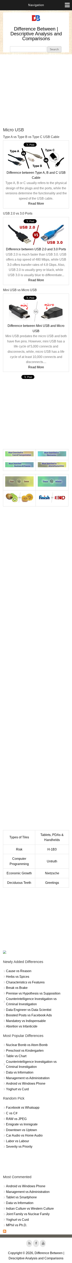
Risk (19, 849)
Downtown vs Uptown (21, 1130)
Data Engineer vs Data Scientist (28, 1009)
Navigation (36, 5)
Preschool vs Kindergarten (25, 1050)
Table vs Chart (16, 1056)
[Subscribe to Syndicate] (4, 1232)
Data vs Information (19, 1072)
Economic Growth (19, 873)
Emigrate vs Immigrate (22, 1124)
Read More (36, 203)
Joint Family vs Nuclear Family (28, 1214)
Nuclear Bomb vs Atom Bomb (27, 1045)
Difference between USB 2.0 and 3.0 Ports (36, 249)
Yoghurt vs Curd (17, 1089)
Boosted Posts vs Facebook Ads (29, 1015)
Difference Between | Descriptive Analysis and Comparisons (36, 33)
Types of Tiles (19, 837)
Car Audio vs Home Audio (24, 1135)
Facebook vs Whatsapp (22, 1107)
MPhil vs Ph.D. (16, 1225)
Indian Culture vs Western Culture (30, 1208)
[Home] (36, 21)
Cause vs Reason (18, 971)
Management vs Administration (28, 1078)
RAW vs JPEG (16, 1119)
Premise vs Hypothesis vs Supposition (33, 993)
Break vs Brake (17, 987)
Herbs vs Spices (17, 976)
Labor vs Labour (17, 1141)
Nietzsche (52, 873)
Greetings (52, 882)
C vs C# (11, 1113)
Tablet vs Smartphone (21, 1197)
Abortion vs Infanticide (21, 1026)
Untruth (52, 861)
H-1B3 (52, 849)
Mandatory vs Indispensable (26, 1021)
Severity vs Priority (19, 1146)
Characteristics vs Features (25, 982)
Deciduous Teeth (19, 882)
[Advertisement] (36, 90)
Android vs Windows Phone (25, 1083)
